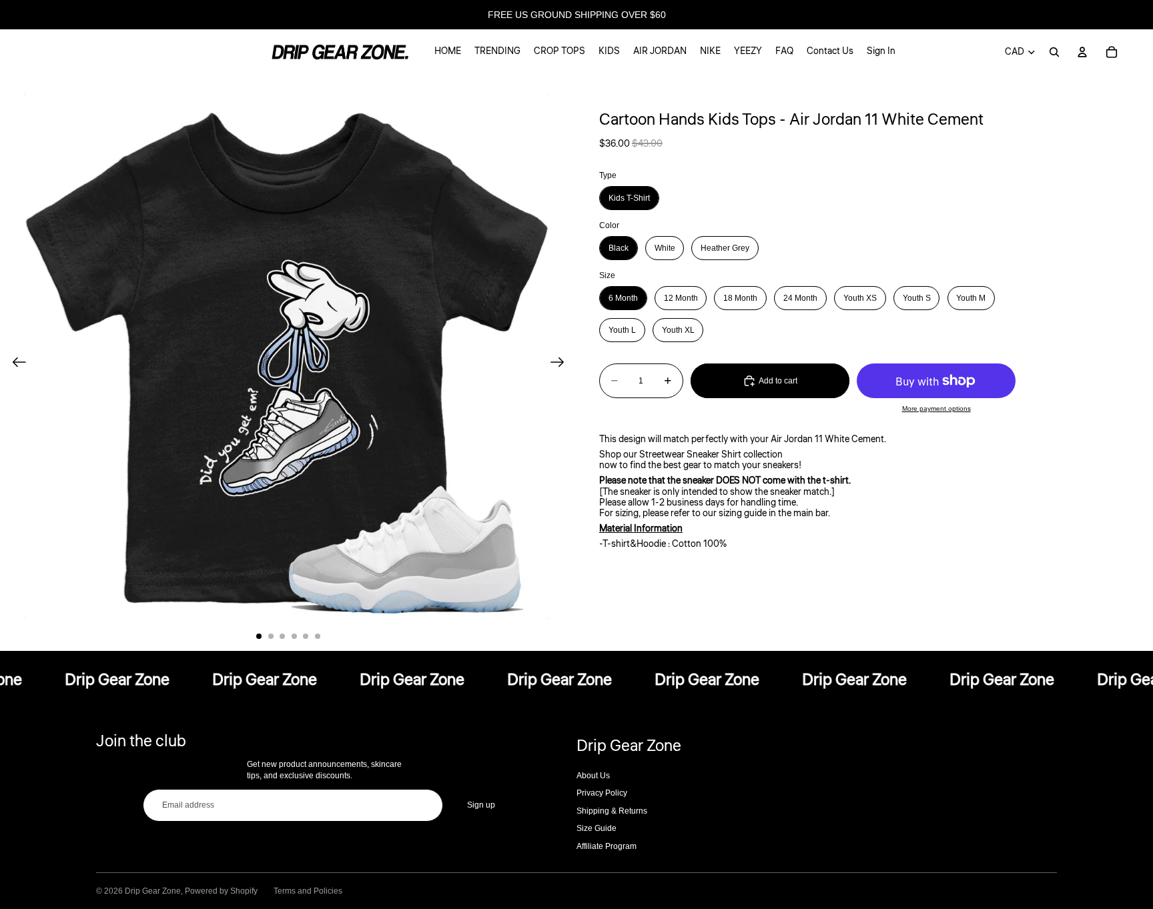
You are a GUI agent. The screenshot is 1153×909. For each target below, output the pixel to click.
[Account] (1082, 52)
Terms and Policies (308, 891)
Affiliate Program (606, 846)
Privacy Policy (601, 793)
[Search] (1054, 52)
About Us (593, 775)
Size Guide (596, 828)
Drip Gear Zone (153, 891)
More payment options (936, 408)
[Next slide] (561, 362)
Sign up (481, 805)
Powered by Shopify (221, 891)
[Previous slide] (15, 362)
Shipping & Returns (611, 811)
